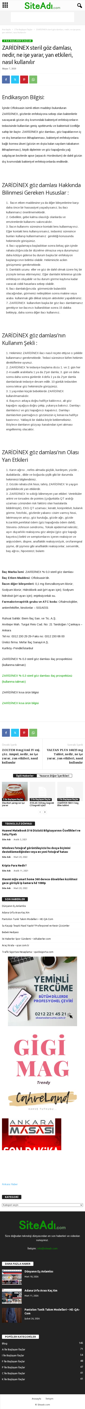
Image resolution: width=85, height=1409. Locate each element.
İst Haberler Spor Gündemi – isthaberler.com (26, 938)
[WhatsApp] (33, 79)
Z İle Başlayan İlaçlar (23, 29)
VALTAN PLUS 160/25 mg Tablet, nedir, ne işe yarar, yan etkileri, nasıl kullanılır (65, 756)
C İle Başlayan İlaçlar (13, 1373)
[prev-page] (40, 812)
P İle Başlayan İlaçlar (13, 1367)
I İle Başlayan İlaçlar (13, 1355)
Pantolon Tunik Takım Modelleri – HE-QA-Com (27, 919)
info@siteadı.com (47, 1248)
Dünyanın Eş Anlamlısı (14, 906)
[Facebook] (6, 79)
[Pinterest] (24, 79)
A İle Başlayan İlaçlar (13, 1349)
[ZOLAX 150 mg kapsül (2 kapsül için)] (42, 791)
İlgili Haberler (25, 775)
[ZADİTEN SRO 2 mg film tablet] (70, 791)
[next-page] (45, 812)
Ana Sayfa (6, 29)
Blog (4, 1343)
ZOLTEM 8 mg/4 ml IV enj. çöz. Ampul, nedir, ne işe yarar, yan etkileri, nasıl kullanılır (21, 756)
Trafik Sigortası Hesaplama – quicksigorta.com (27, 952)
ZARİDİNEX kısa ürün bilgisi (20, 703)
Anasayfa (36, 1398)
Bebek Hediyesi (10, 932)
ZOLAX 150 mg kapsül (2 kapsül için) (42, 804)
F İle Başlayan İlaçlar (13, 1361)
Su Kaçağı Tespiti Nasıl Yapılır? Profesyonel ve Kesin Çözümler (36, 925)
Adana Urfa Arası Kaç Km (15, 912)
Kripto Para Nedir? (14, 865)
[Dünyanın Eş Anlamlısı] (12, 1277)
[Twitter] (15, 79)
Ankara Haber (10, 1184)
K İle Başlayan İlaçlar (13, 1379)
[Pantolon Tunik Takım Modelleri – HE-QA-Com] (12, 1315)
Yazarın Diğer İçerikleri (54, 775)
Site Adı (6, 839)
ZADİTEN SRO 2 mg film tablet (68, 804)
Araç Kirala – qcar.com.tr (15, 945)
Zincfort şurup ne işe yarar (13, 804)
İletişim (49, 1398)
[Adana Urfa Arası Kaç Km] (12, 1296)
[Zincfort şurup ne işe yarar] (15, 791)
